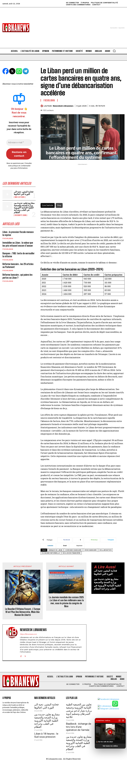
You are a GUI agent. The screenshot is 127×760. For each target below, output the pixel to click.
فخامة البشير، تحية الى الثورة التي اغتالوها (23, 192)
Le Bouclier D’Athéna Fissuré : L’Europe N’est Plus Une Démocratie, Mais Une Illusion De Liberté (22, 611)
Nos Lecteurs (19, 197)
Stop (59, 205)
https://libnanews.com (28, 634)
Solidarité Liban (20, 215)
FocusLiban (7, 238)
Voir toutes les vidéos (110, 746)
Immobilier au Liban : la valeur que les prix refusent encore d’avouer (17, 244)
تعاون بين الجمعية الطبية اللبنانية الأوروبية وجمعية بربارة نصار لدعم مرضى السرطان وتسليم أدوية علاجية (79, 710)
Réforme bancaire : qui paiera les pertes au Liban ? (17, 276)
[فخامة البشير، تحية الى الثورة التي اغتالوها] (7, 194)
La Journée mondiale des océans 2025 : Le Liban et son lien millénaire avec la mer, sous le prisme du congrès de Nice (66, 602)
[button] (114, 51)
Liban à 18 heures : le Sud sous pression (46, 735)
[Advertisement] (63, 24)
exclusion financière (71, 553)
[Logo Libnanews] (15, 27)
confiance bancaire (73, 550)
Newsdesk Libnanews (63, 106)
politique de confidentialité (21, 166)
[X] (25, 656)
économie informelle (51, 553)
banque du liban (55, 550)
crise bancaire (90, 550)
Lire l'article (47, 205)
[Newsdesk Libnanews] (42, 106)
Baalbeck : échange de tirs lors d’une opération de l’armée (78, 726)
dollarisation (105, 550)
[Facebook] (21, 656)
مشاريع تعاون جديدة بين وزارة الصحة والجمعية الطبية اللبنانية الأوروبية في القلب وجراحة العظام (24, 208)
